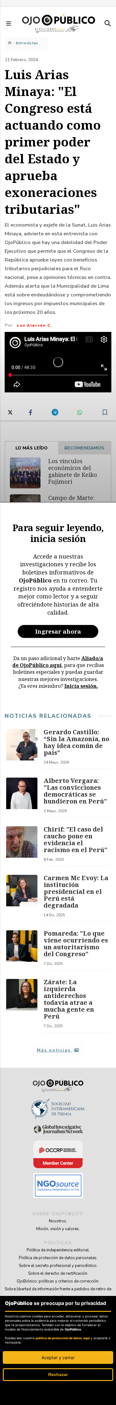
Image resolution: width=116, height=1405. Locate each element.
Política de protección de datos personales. (58, 1258)
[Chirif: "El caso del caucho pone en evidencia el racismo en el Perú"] (21, 846)
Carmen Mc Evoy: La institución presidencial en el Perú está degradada (76, 891)
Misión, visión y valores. (58, 1229)
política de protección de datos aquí (63, 1338)
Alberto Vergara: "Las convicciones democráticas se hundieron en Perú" (75, 790)
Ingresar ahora (58, 631)
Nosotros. (58, 1221)
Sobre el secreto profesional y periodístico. (58, 1265)
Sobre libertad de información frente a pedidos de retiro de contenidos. (58, 1293)
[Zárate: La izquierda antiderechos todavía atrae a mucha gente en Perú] (21, 1006)
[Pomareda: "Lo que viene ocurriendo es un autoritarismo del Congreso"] (21, 950)
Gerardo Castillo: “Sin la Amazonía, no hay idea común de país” (76, 742)
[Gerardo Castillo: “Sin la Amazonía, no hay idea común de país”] (21, 749)
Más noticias (54, 1050)
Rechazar (58, 1374)
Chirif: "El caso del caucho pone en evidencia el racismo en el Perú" (75, 839)
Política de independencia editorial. (58, 1250)
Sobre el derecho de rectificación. (58, 1273)
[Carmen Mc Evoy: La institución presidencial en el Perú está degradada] (21, 898)
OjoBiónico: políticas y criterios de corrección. (58, 1281)
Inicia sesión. (81, 686)
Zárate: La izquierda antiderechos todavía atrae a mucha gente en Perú (69, 999)
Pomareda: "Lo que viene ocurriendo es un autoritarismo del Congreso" (76, 943)
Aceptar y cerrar (58, 1357)
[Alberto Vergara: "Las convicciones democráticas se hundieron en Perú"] (21, 798)
